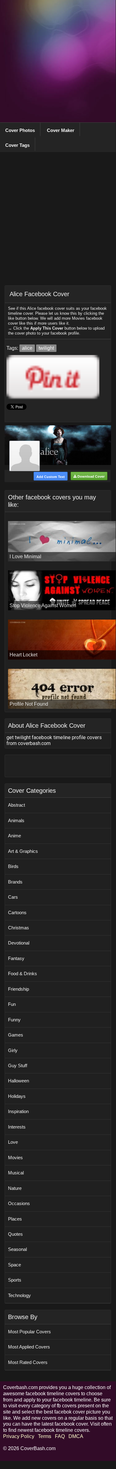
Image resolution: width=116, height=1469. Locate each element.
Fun (12, 1004)
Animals (16, 820)
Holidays (17, 1096)
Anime (14, 835)
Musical (16, 1172)
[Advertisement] (58, 61)
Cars (13, 897)
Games (15, 1034)
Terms (44, 1436)
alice (27, 348)
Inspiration (18, 1111)
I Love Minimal (25, 556)
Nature (15, 1188)
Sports (14, 1280)
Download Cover (91, 476)
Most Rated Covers (28, 1362)
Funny (14, 1019)
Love (13, 1142)
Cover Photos (20, 130)
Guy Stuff (17, 1065)
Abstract (16, 805)
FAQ (60, 1436)
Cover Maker (60, 130)
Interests (17, 1126)
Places (15, 1218)
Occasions (19, 1203)
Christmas (18, 927)
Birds (13, 866)
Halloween (18, 1080)
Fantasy (16, 958)
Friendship (18, 989)
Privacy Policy (18, 1436)
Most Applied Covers (29, 1346)
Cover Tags (17, 145)
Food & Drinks (22, 973)
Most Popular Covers (29, 1331)
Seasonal (17, 1249)
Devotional (18, 942)
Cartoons (17, 912)
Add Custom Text (50, 477)
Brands (15, 881)
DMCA (75, 1436)
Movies (15, 1157)
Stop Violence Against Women (43, 605)
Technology (19, 1295)
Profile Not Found (29, 704)
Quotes (15, 1234)
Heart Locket (23, 654)
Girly (13, 1050)
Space (14, 1264)
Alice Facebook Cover (39, 294)
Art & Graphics (23, 851)
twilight (46, 348)
